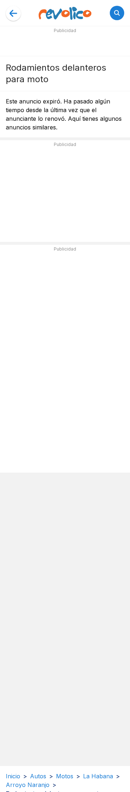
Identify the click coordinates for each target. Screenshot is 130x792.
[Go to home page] (65, 13)
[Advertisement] (65, 44)
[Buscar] (117, 13)
